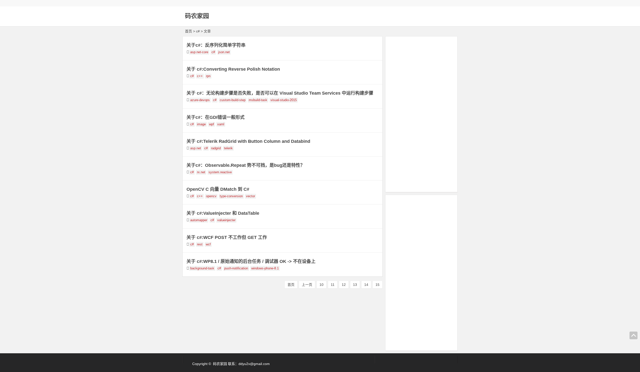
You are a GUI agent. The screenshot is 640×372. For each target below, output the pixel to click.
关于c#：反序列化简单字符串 (216, 45)
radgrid (216, 148)
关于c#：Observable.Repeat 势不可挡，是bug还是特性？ (245, 165)
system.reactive (220, 172)
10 (322, 285)
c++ (200, 76)
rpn (208, 76)
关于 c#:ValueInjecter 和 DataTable (222, 213)
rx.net (201, 172)
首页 (188, 31)
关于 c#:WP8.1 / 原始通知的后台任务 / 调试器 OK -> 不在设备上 (251, 261)
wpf (211, 124)
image (201, 124)
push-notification (236, 268)
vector (250, 196)
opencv (211, 196)
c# (213, 52)
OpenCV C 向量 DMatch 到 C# (217, 189)
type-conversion (231, 196)
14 (366, 285)
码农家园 (197, 15)
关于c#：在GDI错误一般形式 (215, 117)
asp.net (195, 148)
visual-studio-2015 (283, 100)
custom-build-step (233, 100)
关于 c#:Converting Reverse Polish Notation (233, 69)
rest (199, 244)
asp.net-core (199, 52)
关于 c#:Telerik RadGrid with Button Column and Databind (248, 141)
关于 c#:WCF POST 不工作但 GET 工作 (226, 237)
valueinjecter (226, 220)
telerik (228, 148)
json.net (224, 52)
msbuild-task (258, 100)
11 (332, 285)
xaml (220, 124)
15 (378, 285)
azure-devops (200, 100)
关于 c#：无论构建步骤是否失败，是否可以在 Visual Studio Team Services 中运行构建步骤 (279, 93)
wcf (208, 244)
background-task (202, 268)
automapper (198, 220)
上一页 (307, 285)
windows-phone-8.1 (265, 268)
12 (344, 285)
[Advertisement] (421, 113)
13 (355, 285)
